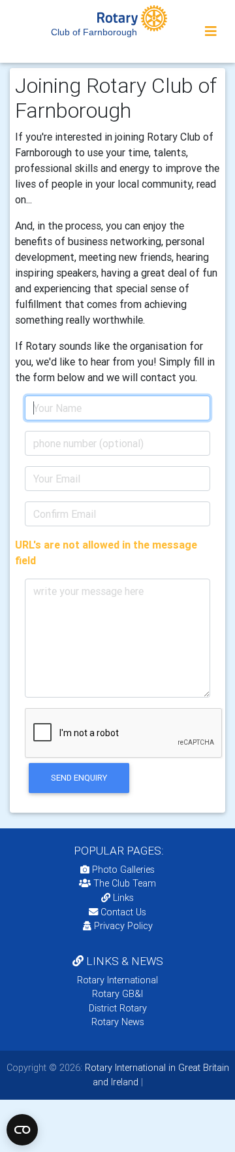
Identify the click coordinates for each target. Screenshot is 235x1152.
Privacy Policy (123, 926)
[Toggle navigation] (211, 31)
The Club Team (124, 883)
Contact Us (122, 912)
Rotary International (117, 980)
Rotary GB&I (117, 994)
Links (123, 898)
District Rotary (118, 1008)
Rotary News (117, 1022)
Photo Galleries (122, 869)
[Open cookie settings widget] (22, 1129)
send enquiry (79, 777)
